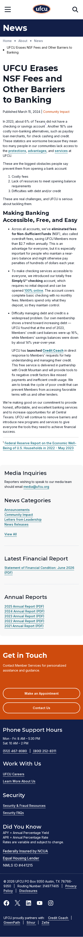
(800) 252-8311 (44, 751)
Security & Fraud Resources (24, 805)
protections (17, 151)
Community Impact (18, 514)
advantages (37, 151)
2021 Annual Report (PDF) (24, 626)
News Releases (16, 524)
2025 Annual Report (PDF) (24, 606)
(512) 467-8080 (17, 751)
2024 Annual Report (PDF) (24, 611)
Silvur (31, 922)
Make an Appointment (48, 695)
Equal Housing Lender (21, 858)
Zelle (45, 922)
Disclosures (28, 891)
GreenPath (12, 922)
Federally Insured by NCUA (25, 851)
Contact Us (41, 708)
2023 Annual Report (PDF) (24, 616)
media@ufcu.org (36, 486)
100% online (33, 290)
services (61, 151)
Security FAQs (13, 813)
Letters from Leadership (23, 519)
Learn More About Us (19, 781)
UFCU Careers (13, 774)
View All (10, 534)
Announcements (17, 510)
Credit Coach (58, 918)
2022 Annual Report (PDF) (24, 621)
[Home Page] (41, 9)
